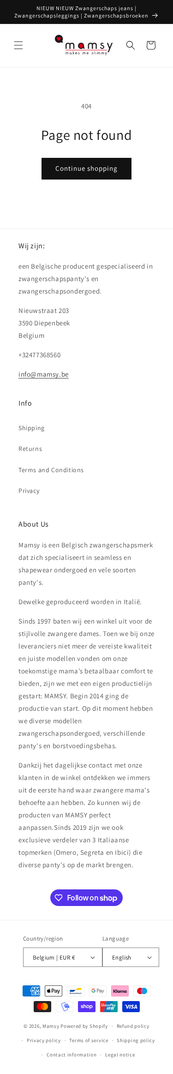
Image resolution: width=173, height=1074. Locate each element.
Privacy (28, 490)
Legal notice (120, 1054)
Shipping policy (136, 1040)
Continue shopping (86, 168)
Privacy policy (44, 1040)
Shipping (31, 428)
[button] (18, 45)
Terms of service (88, 1040)
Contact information (71, 1054)
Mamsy (51, 1026)
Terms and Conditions (51, 470)
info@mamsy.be (43, 374)
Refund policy (133, 1026)
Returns (30, 448)
